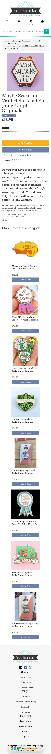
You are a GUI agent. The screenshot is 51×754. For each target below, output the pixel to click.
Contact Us (25, 707)
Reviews (8, 160)
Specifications (24, 155)
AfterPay (25, 731)
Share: (5, 116)
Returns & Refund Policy (25, 702)
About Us (25, 712)
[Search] (46, 31)
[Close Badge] (42, 746)
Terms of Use (25, 721)
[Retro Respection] (25, 8)
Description (9, 155)
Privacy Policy (25, 726)
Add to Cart (26, 143)
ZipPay (26, 737)
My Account (25, 677)
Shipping (26, 696)
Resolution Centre (25, 688)
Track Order (25, 682)
